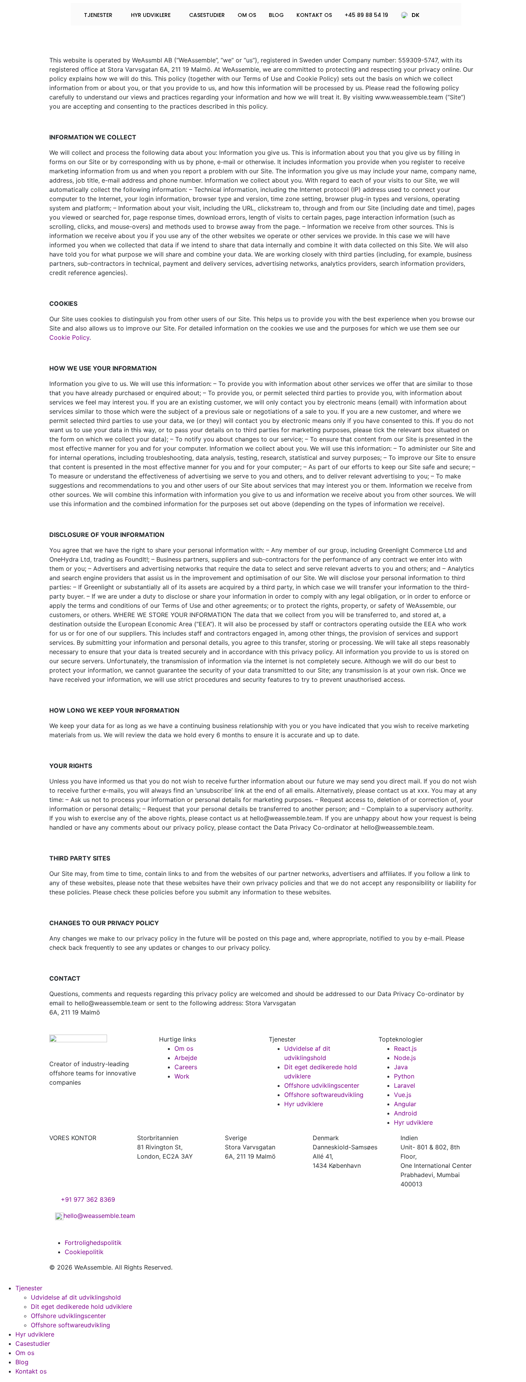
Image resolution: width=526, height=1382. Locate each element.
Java (401, 1067)
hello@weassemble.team (99, 1215)
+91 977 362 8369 (88, 1199)
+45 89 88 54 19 (366, 15)
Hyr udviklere (151, 15)
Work (181, 1076)
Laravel (404, 1085)
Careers (185, 1067)
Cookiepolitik (84, 1252)
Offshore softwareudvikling (324, 1095)
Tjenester (99, 15)
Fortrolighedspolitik (93, 1242)
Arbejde (185, 1058)
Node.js (405, 1058)
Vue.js (402, 1095)
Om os (247, 15)
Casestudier (207, 15)
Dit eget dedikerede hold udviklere (81, 1306)
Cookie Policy (69, 337)
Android (405, 1113)
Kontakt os (314, 15)
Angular (405, 1104)
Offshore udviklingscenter (321, 1085)
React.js (405, 1048)
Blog (276, 15)
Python (404, 1076)
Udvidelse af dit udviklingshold (76, 1297)
